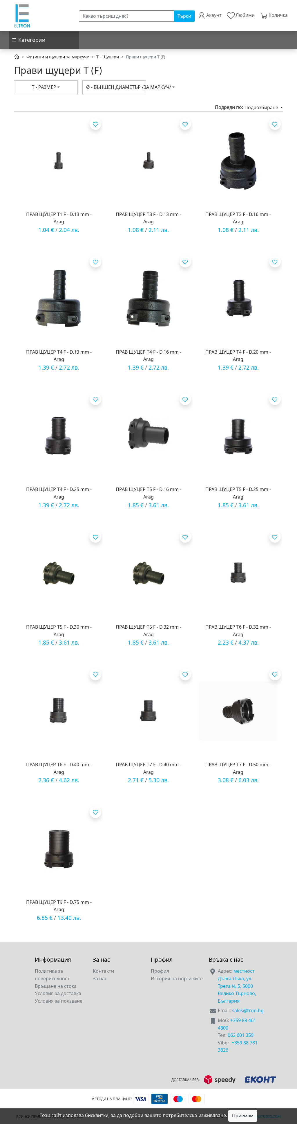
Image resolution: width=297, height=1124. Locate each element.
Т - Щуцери (107, 57)
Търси (184, 16)
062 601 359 (240, 1035)
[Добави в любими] (95, 124)
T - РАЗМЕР (44, 87)
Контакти (103, 971)
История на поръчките (177, 978)
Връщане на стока (56, 986)
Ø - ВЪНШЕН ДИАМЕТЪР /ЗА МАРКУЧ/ (116, 87)
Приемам (242, 1115)
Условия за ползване (58, 1001)
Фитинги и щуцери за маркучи (57, 57)
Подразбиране (262, 107)
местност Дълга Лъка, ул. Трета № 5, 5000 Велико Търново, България (237, 986)
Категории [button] (31, 39)
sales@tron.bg (248, 1010)
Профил (160, 971)
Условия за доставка (58, 993)
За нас (100, 978)
